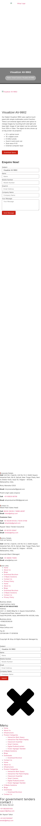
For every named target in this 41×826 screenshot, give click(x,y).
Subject (4, 167)
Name (4, 173)
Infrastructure (9, 733)
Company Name (8, 192)
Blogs (6, 572)
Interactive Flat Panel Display (18, 739)
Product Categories (11, 735)
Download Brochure (11, 574)
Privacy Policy (9, 581)
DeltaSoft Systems (6, 641)
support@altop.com (7, 811)
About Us (7, 570)
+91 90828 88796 (10, 496)
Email (2, 665)
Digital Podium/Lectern (16, 746)
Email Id (5, 186)
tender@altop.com (11, 533)
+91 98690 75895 (10, 558)
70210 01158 (22, 521)
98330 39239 (9, 511)
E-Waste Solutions (10, 577)
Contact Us (8, 579)
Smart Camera (16, 77)
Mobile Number (7, 179)
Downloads (8, 755)
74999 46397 (20, 511)
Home (9, 77)
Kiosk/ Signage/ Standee (16, 749)
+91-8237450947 (6, 818)
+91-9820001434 (6, 809)
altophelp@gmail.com (12, 523)
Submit (4, 678)
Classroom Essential (15, 742)
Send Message (9, 213)
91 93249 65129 (10, 521)
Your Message (7, 198)
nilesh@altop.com (11, 513)
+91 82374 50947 (10, 530)
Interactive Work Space (16, 737)
